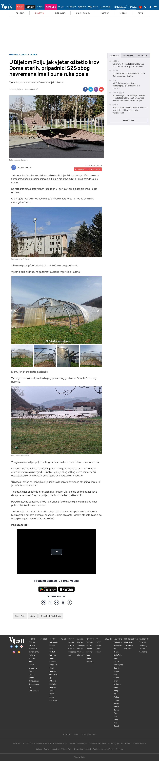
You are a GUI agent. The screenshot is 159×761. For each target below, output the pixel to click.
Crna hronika (34, 652)
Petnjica (117, 690)
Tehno (31, 674)
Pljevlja (116, 703)
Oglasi (134, 7)
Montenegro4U (131, 639)
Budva (116, 658)
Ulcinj (116, 719)
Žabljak (116, 726)
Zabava (80, 639)
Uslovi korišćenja (60, 743)
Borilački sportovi (52, 685)
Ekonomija (33, 649)
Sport (52, 639)
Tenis (51, 658)
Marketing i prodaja (115, 743)
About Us (119, 749)
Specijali (86, 734)
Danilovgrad (118, 665)
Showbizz (81, 655)
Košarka (52, 655)
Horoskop (90, 661)
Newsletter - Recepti (82, 749)
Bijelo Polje (20, 616)
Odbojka (52, 681)
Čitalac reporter (140, 743)
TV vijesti (98, 640)
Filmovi (98, 652)
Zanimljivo (81, 645)
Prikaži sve (128, 120)
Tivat (116, 713)
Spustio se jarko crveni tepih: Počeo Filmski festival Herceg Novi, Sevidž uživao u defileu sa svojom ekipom (129, 98)
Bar (115, 649)
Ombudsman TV (34, 685)
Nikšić (116, 687)
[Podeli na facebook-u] (85, 89)
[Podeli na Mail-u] (101, 89)
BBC (95, 734)
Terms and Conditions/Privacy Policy (58, 749)
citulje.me (122, 7)
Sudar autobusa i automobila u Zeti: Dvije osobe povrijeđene (129, 75)
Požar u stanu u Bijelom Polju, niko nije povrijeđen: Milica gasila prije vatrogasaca (130, 110)
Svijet (71, 639)
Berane (116, 652)
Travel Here (128, 645)
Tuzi (115, 716)
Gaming (80, 652)
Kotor (116, 681)
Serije (98, 649)
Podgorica (118, 642)
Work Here (128, 642)
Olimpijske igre (53, 676)
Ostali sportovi (52, 669)
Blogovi (67, 734)
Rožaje (116, 707)
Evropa (71, 645)
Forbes (43, 639)
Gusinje (116, 668)
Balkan (71, 642)
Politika (32, 642)
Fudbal (52, 652)
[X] (50, 602)
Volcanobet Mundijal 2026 (53, 645)
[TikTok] (69, 602)
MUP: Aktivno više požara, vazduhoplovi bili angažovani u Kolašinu (126, 86)
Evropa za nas (72, 653)
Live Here (127, 649)
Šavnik (116, 710)
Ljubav (89, 658)
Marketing (143, 639)
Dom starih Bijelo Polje (51, 616)
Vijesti (32, 639)
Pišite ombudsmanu (20, 743)
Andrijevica (118, 645)
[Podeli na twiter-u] (90, 89)
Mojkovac (117, 684)
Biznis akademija (33, 666)
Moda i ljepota (89, 647)
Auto (31, 661)
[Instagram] (63, 602)
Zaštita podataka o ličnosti (103, 749)
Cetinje (116, 661)
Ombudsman (34, 681)
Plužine (116, 697)
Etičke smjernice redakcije (40, 743)
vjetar (32, 616)
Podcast (32, 658)
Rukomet (53, 661)
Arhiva (76, 734)
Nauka (31, 678)
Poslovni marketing (143, 644)
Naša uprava (34, 690)
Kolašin (116, 678)
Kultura (32, 655)
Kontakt (128, 743)
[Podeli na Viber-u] (96, 89)
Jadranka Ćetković (24, 167)
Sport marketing (53, 698)
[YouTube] (56, 602)
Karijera (39, 749)
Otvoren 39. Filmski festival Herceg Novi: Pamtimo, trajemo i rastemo (128, 65)
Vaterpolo (53, 665)
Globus (71, 649)
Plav (115, 694)
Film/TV (80, 649)
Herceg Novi (116, 673)
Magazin (63, 639)
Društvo (32, 645)
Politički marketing (143, 650)
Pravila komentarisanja (78, 743)
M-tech (32, 671)
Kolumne (108, 639)
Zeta (115, 723)
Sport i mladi (51, 692)
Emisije (98, 645)
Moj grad (118, 639)
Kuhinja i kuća (89, 653)
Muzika (80, 642)
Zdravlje (89, 642)
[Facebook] (43, 602)
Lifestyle (90, 639)
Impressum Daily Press (97, 743)
